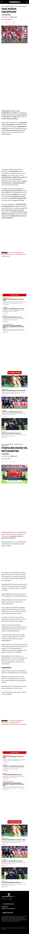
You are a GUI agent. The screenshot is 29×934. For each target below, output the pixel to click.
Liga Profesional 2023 (20, 254)
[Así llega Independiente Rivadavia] (14, 424)
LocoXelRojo (8, 19)
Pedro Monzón (5, 256)
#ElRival (5, 315)
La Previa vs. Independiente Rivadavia (13, 308)
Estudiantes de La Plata (7, 254)
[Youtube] (11, 899)
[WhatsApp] (9, 22)
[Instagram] (4, 899)
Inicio (2, 6)
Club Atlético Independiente (15, 252)
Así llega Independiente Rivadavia (12, 317)
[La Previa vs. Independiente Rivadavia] (14, 403)
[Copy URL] (13, 22)
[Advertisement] (14, 61)
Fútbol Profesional (10, 6)
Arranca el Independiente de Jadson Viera (13, 300)
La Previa (5, 307)
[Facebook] (2, 22)
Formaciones (4, 389)
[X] (6, 22)
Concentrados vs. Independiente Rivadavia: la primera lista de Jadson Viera (13, 326)
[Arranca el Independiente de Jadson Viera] (14, 381)
